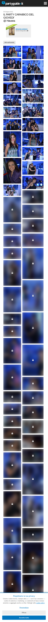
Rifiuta (24, 612)
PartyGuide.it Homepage (12, 3)
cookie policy (40, 603)
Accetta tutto (24, 618)
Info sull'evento (9, 42)
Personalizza (24, 607)
